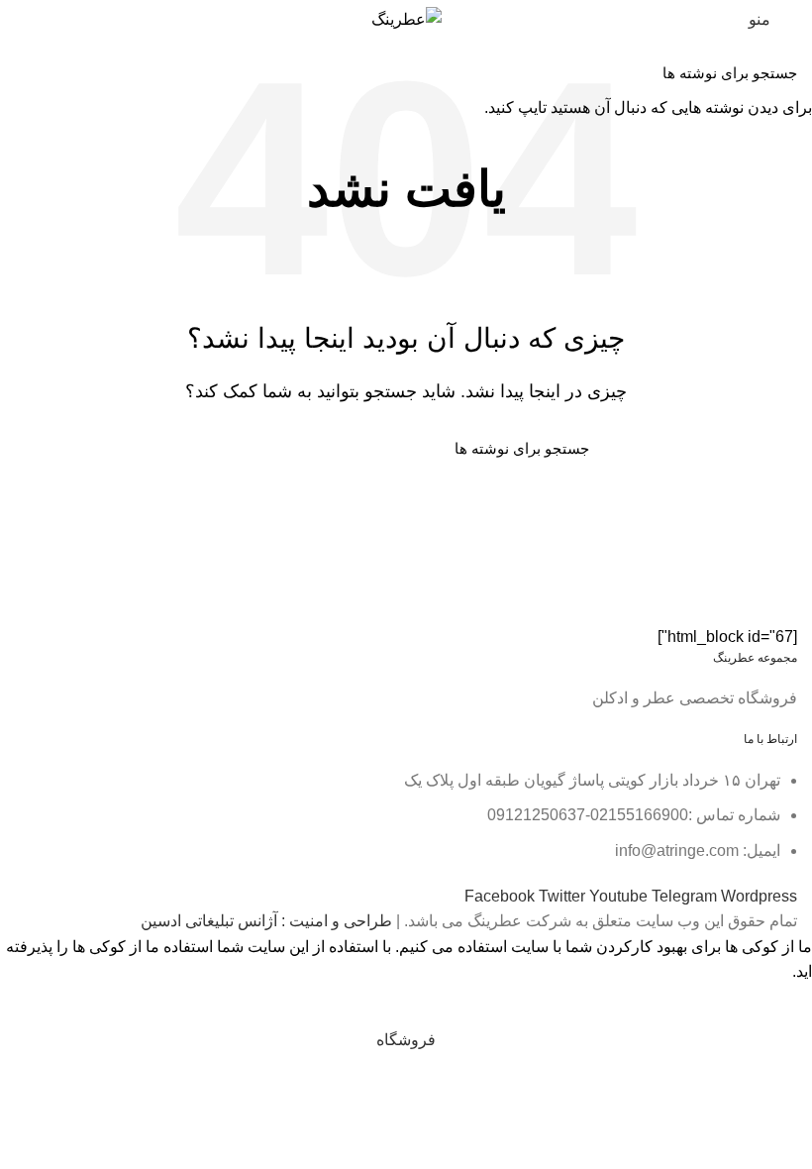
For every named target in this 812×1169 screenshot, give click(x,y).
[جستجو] (26, 72)
